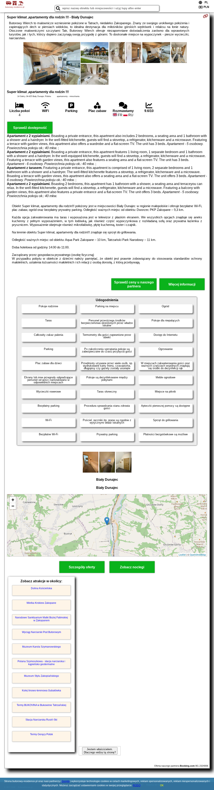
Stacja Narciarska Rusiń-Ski (41, 719)
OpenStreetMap (198, 554)
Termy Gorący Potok (41, 734)
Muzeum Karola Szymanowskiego (41, 646)
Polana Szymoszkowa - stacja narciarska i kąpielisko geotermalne (41, 663)
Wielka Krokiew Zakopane (41, 602)
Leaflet (182, 554)
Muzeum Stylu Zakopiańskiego (41, 675)
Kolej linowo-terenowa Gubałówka (41, 690)
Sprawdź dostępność (30, 128)
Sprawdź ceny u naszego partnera (134, 284)
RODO (136, 785)
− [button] (12, 506)
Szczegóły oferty (82, 567)
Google (65, 781)
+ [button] (12, 499)
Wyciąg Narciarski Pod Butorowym (41, 632)
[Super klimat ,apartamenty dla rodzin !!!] (51, 64)
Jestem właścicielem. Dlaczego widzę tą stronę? (100, 751)
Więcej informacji (181, 284)
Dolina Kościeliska (41, 588)
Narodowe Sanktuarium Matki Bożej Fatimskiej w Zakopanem (41, 619)
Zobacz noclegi (132, 567)
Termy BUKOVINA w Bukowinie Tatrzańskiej (41, 705)
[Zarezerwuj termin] (205, 16)
